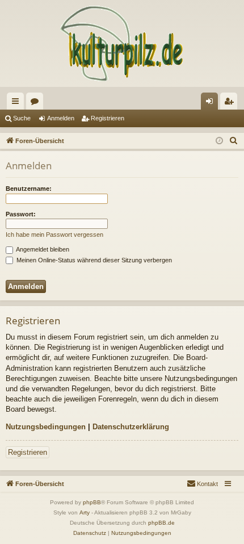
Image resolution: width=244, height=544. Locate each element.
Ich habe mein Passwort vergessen (54, 234)
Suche (22, 118)
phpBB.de (161, 523)
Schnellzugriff (17, 103)
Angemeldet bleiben (42, 249)
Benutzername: (29, 188)
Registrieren (107, 118)
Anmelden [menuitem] (211, 103)
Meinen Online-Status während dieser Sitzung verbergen (93, 260)
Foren (37, 103)
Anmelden (60, 118)
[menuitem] (234, 141)
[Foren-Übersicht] (122, 43)
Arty (84, 512)
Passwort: (21, 214)
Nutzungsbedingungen (46, 426)
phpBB (92, 502)
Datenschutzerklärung (130, 426)
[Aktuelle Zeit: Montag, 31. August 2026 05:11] (219, 141)
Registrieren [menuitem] (231, 103)
